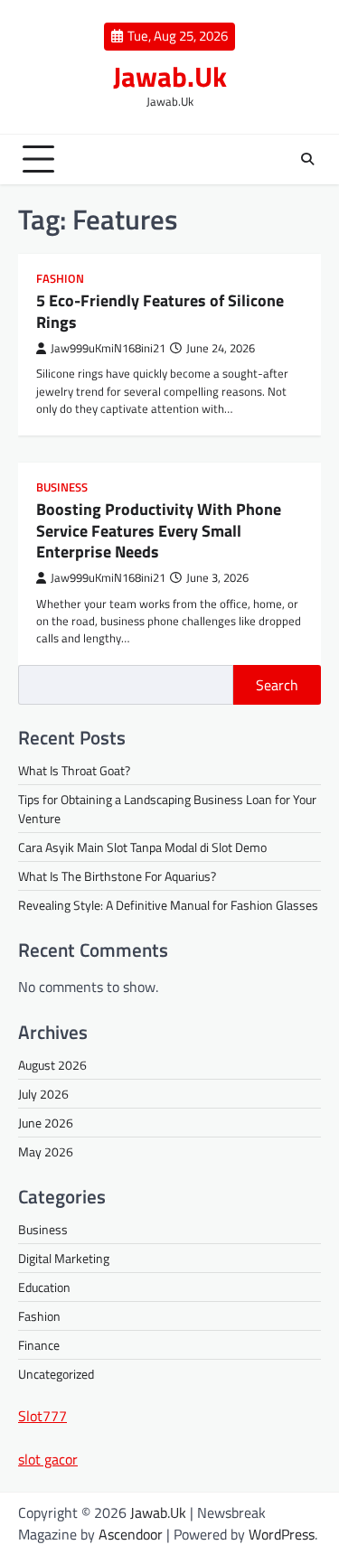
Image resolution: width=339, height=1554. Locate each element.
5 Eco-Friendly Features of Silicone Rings (160, 310)
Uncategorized (56, 1373)
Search (277, 685)
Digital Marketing (63, 1258)
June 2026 (45, 1122)
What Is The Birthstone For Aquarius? (117, 875)
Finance (39, 1344)
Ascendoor (131, 1534)
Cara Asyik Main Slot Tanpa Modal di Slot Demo (142, 847)
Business (62, 487)
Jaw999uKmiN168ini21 (108, 348)
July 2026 (43, 1093)
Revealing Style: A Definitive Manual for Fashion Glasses (168, 904)
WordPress (282, 1534)
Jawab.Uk (170, 76)
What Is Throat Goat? (74, 770)
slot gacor (48, 1459)
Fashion (60, 279)
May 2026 (45, 1151)
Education (44, 1287)
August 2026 (52, 1064)
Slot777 (42, 1416)
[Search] (307, 159)
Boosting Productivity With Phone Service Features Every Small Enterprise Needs (158, 530)
